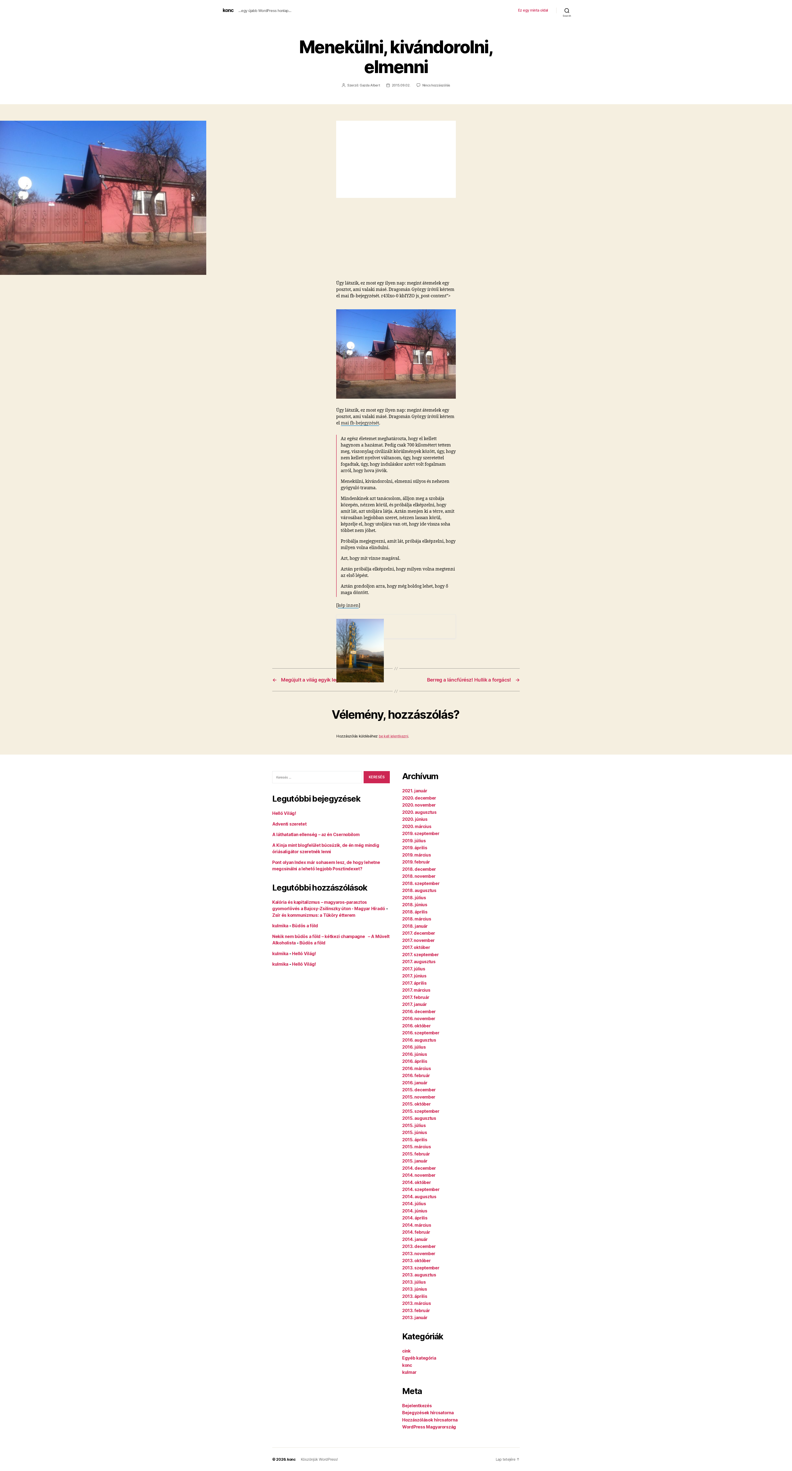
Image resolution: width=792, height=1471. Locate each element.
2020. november (419, 805)
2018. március (416, 919)
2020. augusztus (419, 812)
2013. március (416, 1303)
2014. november (419, 1175)
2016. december (419, 1011)
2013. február (416, 1310)
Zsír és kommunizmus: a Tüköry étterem (313, 915)
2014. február (416, 1232)
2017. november (418, 940)
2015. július (414, 1125)
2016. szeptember (421, 1032)
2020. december (419, 798)
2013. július (414, 1282)
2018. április (415, 912)
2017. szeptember (420, 954)
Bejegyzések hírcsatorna (428, 1412)
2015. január (415, 1161)
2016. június (414, 1054)
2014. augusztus (419, 1196)
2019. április (414, 847)
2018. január (415, 926)
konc (228, 10)
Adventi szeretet (289, 824)
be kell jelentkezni (393, 736)
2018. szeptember (421, 883)
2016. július (414, 1047)
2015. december (419, 1089)
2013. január (415, 1317)
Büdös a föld (305, 925)
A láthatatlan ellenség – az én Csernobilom (316, 834)
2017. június (414, 975)
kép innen (348, 605)
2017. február (415, 997)
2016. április (414, 1061)
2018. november (419, 876)
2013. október (416, 1260)
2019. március (416, 855)
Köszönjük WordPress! (319, 1459)
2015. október (416, 1104)
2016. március (416, 1068)
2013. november (418, 1253)
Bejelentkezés (417, 1405)
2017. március (416, 990)
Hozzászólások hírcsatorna (429, 1420)
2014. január (415, 1239)
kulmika (280, 925)
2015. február (416, 1154)
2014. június (414, 1210)
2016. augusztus (419, 1040)
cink (406, 1351)
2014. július (414, 1203)
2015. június (414, 1132)
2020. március (416, 826)
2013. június (414, 1289)
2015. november (418, 1097)
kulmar (409, 1372)
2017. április (414, 983)
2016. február (416, 1075)
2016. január (415, 1082)
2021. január (414, 790)
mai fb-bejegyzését (360, 423)
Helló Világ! (284, 813)
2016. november (418, 1018)
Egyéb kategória (419, 1358)
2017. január (414, 1004)
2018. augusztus (419, 890)
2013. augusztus (419, 1274)
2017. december (418, 933)
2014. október (416, 1182)
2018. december (419, 869)
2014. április (415, 1218)
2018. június (414, 904)
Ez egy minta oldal (533, 10)
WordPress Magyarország (429, 1427)
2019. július (414, 840)
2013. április (414, 1296)
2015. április (414, 1139)
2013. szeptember (421, 1267)
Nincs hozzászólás (436, 85)
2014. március (416, 1225)
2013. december (419, 1246)
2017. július (413, 968)
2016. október (416, 1025)
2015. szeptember (421, 1111)
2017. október (416, 947)
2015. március (416, 1146)
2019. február (416, 862)
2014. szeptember (421, 1189)
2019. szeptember (421, 833)
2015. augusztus (419, 1118)
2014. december (419, 1168)
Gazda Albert (370, 85)
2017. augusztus (419, 961)
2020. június (415, 819)
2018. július (414, 897)
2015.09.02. (401, 85)
